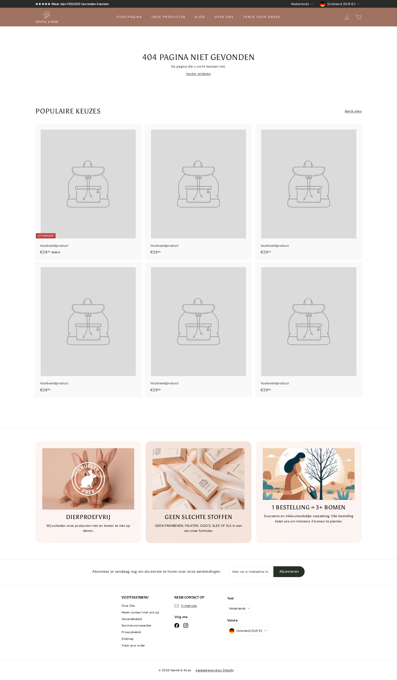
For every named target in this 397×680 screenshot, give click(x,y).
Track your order (262, 17)
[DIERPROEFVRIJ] (88, 479)
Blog (200, 17)
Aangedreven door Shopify (215, 670)
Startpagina (129, 17)
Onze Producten (169, 17)
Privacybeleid (131, 632)
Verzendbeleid (132, 619)
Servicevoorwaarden (136, 625)
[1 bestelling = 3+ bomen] (309, 474)
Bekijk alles (353, 111)
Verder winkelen (198, 74)
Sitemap (127, 639)
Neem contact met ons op (140, 612)
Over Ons (224, 17)
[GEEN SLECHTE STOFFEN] (198, 479)
